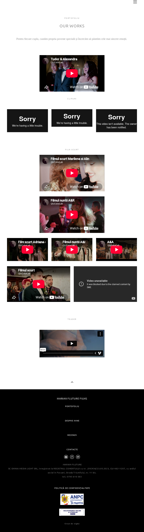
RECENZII (72, 435)
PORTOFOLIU (72, 406)
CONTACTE (72, 449)
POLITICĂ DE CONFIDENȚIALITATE (72, 488)
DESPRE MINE (72, 420)
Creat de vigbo (72, 524)
